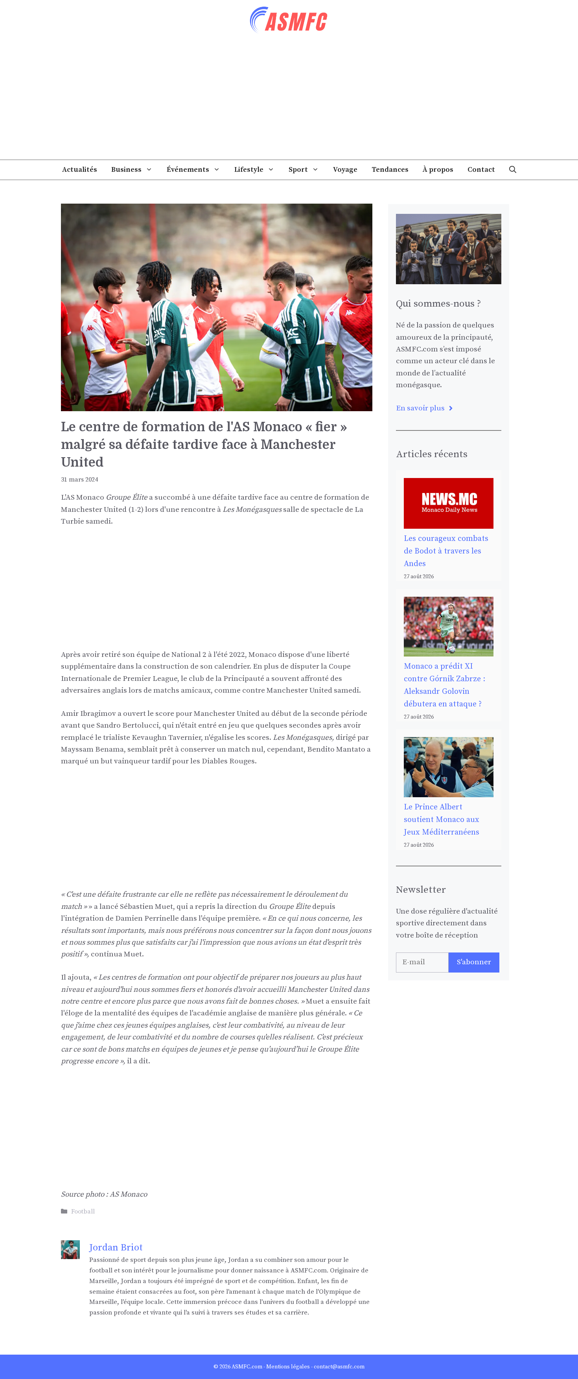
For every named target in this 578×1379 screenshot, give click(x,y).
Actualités (79, 169)
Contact (481, 169)
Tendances (390, 169)
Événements (188, 169)
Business (126, 169)
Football (83, 1211)
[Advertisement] (289, 101)
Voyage (345, 169)
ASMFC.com (247, 1366)
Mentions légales (288, 1366)
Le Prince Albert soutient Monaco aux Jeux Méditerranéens (441, 819)
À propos (438, 169)
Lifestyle (248, 169)
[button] (512, 170)
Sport (298, 169)
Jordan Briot (116, 1248)
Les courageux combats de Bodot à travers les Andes (446, 551)
